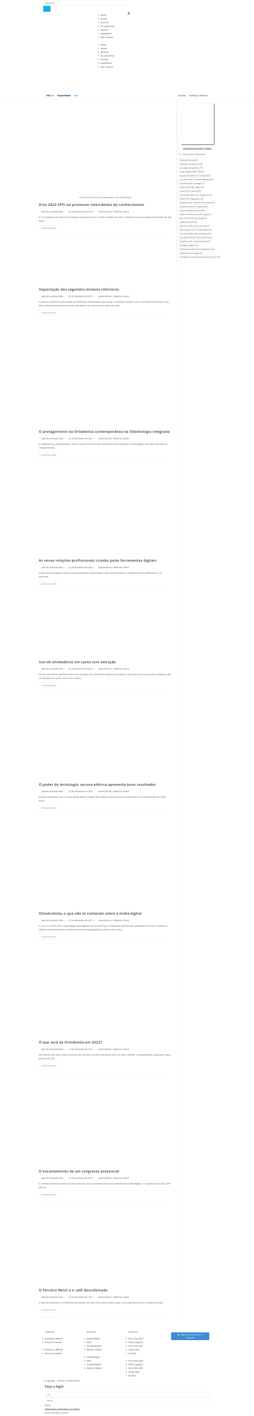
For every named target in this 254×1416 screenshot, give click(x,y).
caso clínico (186, 179)
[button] (127, 41)
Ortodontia (186, 241)
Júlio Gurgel (201, 218)
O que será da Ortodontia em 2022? (70, 1042)
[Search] (47, 9)
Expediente (106, 33)
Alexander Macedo (189, 160)
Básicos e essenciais (201, 175)
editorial (198, 202)
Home (103, 15)
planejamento (207, 249)
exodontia (202, 206)
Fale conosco (107, 37)
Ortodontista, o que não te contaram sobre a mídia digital (90, 913)
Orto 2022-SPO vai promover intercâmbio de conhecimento (91, 204)
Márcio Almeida (202, 233)
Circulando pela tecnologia (192, 183)
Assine (104, 18)
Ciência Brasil (187, 187)
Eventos (182, 95)
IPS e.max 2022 (135, 1338)
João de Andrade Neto (52, 211)
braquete (185, 175)
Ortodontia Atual (202, 241)
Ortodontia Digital (189, 245)
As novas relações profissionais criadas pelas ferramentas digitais (98, 560)
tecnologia (196, 253)
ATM (200, 171)
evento (209, 202)
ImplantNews (64, 95)
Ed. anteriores (107, 26)
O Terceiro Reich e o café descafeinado (73, 1290)
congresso (206, 195)
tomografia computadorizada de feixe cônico (200, 257)
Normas (104, 29)
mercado (204, 226)
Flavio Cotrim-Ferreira (190, 214)
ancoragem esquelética (191, 168)
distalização (186, 202)
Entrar (48, 1405)
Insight (207, 214)
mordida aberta (204, 230)
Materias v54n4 (121, 211)
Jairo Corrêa (186, 218)
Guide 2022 (134, 1349)
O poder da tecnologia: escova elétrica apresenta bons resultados (97, 784)
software (185, 253)
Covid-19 (185, 199)
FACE (89, 1342)
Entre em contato (53, 1342)
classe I (199, 187)
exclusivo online (187, 206)
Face (76, 95)
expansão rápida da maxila (192, 210)
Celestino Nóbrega (203, 179)
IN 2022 (132, 1353)
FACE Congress (135, 1342)
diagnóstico (197, 199)
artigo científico (188, 171)
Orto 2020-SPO (188, 237)
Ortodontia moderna (189, 249)
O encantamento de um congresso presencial (79, 1171)
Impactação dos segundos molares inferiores (79, 289)
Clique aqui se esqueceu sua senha (62, 1409)
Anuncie (105, 22)
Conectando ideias (189, 195)
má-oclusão (186, 233)
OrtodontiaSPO (94, 1346)
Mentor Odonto (94, 1349)
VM (50, 95)
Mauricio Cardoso (189, 226)
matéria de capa (188, 222)
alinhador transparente (191, 164)
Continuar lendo (48, 228)
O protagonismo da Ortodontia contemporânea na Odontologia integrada (104, 431)
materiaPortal (105, 211)
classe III (196, 191)
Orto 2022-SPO (204, 237)
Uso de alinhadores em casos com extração (77, 661)
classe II (185, 191)
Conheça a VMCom (198, 95)
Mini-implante (187, 230)
